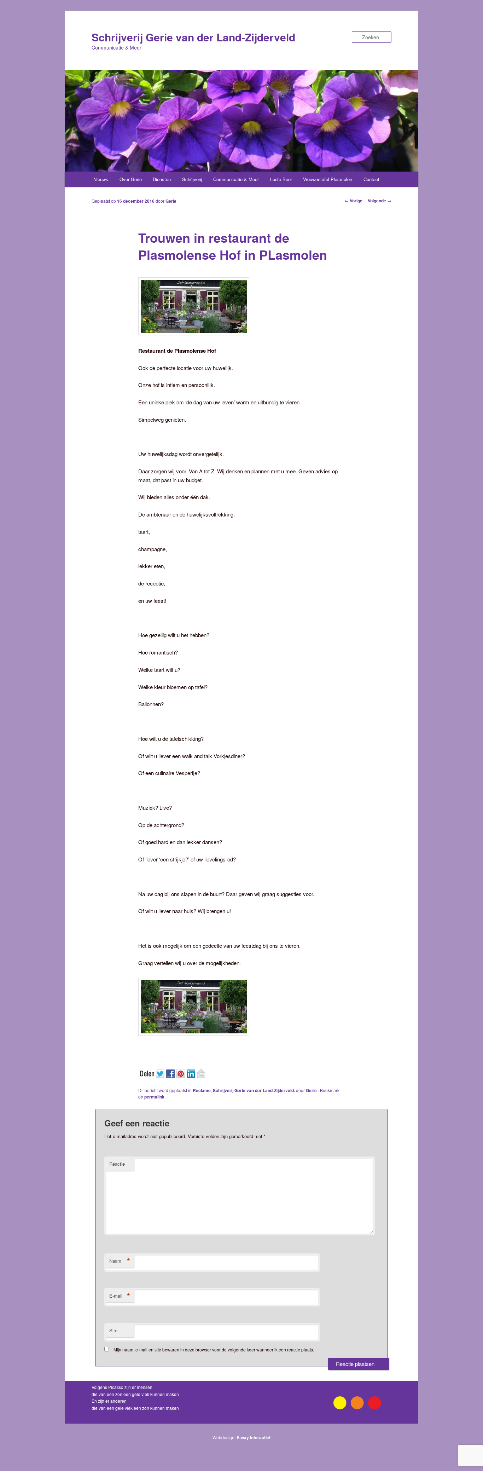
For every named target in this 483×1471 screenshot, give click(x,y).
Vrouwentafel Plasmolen (327, 179)
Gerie (170, 201)
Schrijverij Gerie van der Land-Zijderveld (193, 37)
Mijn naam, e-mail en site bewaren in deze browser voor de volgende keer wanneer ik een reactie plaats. (214, 1349)
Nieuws (100, 179)
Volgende (379, 200)
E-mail (119, 1296)
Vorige (353, 200)
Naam (119, 1261)
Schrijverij (192, 179)
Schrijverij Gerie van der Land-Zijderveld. (254, 1090)
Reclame (202, 1090)
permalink (154, 1097)
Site (113, 1330)
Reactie (117, 1163)
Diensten (162, 179)
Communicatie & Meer (236, 179)
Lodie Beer (281, 179)
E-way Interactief (253, 1437)
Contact (371, 179)
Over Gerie (131, 179)
